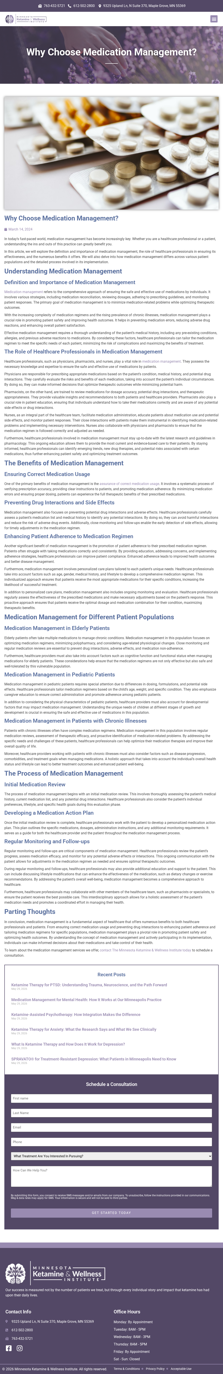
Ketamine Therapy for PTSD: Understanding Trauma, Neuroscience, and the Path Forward (89, 985)
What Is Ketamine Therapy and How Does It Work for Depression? (68, 1044)
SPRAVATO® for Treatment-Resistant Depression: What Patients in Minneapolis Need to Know (93, 1059)
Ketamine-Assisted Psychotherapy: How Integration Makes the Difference (75, 1014)
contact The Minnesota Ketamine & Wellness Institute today (145, 950)
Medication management (24, 292)
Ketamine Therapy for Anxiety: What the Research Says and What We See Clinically (83, 1029)
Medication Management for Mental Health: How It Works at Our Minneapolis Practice (86, 999)
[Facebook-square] (8, 1348)
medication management (161, 361)
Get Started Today (111, 1213)
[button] (214, 18)
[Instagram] (19, 1348)
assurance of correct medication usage (129, 484)
